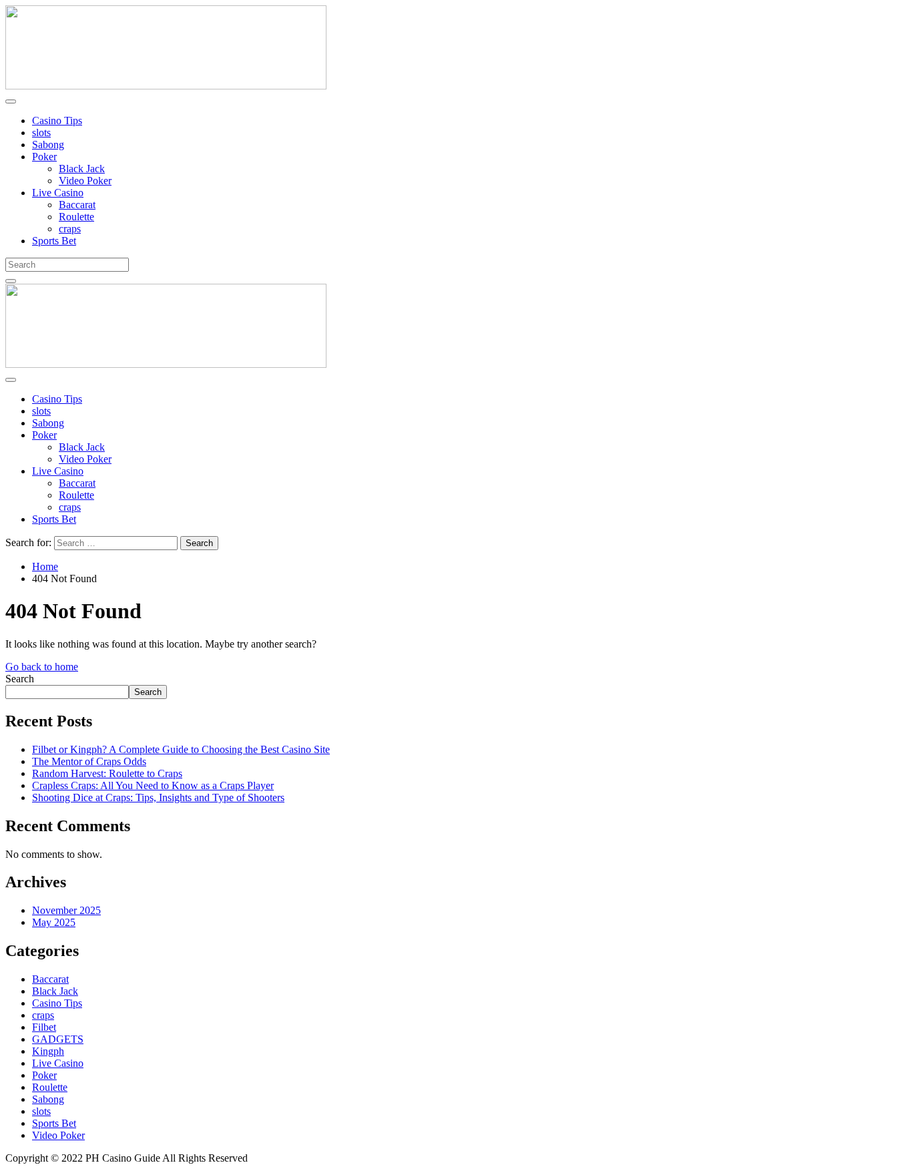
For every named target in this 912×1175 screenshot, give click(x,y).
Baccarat (77, 204)
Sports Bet (54, 240)
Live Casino (57, 192)
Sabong (48, 144)
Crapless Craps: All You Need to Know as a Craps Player (153, 785)
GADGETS (57, 1039)
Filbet (44, 1027)
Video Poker (85, 180)
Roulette (76, 216)
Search (19, 678)
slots (41, 132)
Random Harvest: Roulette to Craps (107, 773)
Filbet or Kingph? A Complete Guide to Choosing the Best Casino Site (181, 749)
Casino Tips (57, 120)
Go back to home (41, 666)
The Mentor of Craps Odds (89, 761)
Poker (44, 156)
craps (70, 228)
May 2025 (53, 922)
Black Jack (82, 168)
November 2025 (66, 910)
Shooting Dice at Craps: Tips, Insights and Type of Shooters (158, 797)
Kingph (48, 1051)
